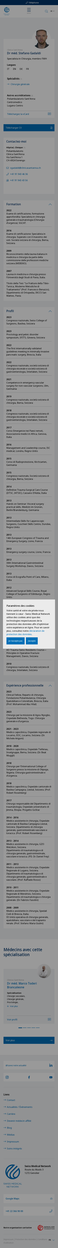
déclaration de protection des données (25, 632)
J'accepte (32, 640)
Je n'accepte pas (16, 640)
